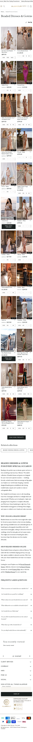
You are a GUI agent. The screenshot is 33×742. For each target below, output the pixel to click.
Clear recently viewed (8, 645)
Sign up (16, 694)
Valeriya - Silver (21, 254)
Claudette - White (21, 320)
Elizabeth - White (21, 221)
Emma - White (5, 186)
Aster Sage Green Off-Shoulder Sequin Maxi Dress (22, 354)
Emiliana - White (6, 254)
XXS (19, 56)
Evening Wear (16, 569)
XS (23, 90)
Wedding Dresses (10, 572)
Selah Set (4, 320)
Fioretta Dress (20, 85)
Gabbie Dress (5, 85)
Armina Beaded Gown (22, 51)
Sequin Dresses (25, 567)
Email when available (8, 226)
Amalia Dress (5, 221)
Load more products (16, 437)
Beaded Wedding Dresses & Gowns (13, 450)
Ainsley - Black (20, 287)
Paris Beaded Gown (6, 353)
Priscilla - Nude (21, 152)
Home (2, 11)
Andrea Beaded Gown (7, 287)
